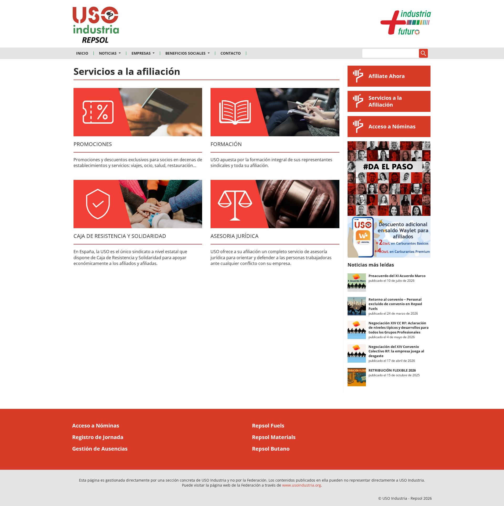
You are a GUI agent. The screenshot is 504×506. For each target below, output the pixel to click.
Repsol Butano (271, 448)
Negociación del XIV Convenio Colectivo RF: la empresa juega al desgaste (396, 351)
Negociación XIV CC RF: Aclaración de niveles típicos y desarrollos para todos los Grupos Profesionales (399, 328)
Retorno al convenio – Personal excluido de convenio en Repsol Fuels (395, 304)
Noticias (108, 53)
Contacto (230, 53)
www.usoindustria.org (301, 485)
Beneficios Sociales (186, 53)
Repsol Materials (274, 437)
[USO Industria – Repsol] (95, 26)
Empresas (142, 53)
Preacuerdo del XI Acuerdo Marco (397, 275)
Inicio (82, 53)
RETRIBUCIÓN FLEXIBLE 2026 (392, 370)
